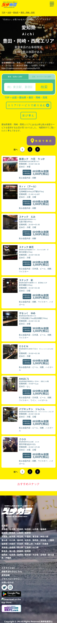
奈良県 (20, 543)
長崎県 (20, 554)
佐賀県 (12, 554)
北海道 (4, 525)
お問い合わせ (7, 582)
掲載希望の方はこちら (11, 571)
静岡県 (35, 540)
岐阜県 (28, 540)
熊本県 (28, 554)
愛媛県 (20, 551)
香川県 (12, 551)
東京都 (35, 536)
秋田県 (28, 529)
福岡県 (4, 554)
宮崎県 (43, 554)
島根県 (12, 547)
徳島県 (4, 551)
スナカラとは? (8, 567)
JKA (19, 621)
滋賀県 (4, 543)
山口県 (35, 547)
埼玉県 (20, 536)
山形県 (35, 529)
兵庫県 (45, 543)
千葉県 (28, 536)
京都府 (12, 543)
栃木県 (12, 536)
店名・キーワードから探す (41, 77)
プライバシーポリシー (11, 578)
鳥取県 (4, 547)
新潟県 (4, 532)
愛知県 (43, 540)
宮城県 (20, 529)
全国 (9, 13)
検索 (44, 87)
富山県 (4, 540)
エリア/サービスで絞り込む (28, 105)
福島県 (43, 529)
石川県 (12, 540)
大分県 (35, 554)
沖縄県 (8, 557)
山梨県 (20, 532)
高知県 (28, 551)
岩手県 (12, 529)
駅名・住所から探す (15, 77)
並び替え (28, 115)
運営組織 (5, 575)
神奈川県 (44, 536)
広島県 (28, 547)
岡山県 (20, 547)
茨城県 (4, 536)
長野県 (28, 532)
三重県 (51, 540)
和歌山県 (29, 543)
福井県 (20, 540)
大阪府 (37, 543)
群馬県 (12, 532)
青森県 (4, 529)
